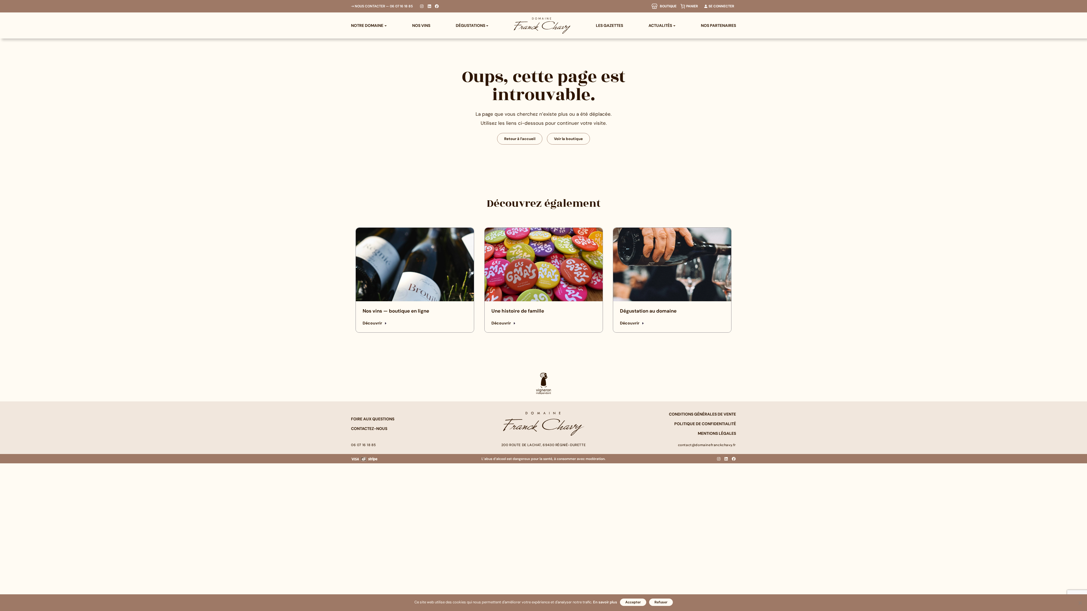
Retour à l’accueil (519, 138)
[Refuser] (1080, 603)
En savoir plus (605, 602)
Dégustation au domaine (648, 311)
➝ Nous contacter (368, 6)
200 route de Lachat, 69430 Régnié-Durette (543, 445)
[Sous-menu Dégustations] (487, 25)
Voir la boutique (568, 138)
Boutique (668, 6)
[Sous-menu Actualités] (674, 25)
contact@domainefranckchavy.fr (707, 445)
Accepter (633, 602)
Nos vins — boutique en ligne (396, 311)
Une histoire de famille (517, 311)
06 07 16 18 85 (401, 6)
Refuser (660, 602)
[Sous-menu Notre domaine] (385, 25)
